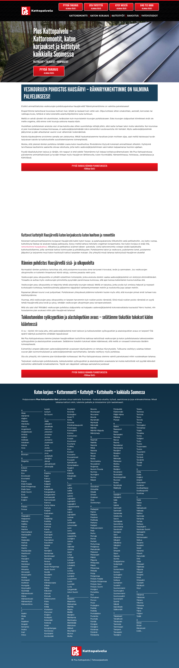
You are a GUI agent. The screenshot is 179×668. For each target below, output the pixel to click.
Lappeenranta (73, 507)
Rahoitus (133, 15)
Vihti (138, 559)
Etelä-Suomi (26, 492)
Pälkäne (116, 417)
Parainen (94, 517)
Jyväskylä (48, 456)
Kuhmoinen (72, 436)
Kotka (69, 420)
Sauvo (116, 519)
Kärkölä (70, 473)
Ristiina (116, 466)
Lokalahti (71, 565)
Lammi (70, 496)
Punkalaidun (95, 613)
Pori (92, 595)
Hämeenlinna (26, 604)
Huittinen (25, 583)
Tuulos (139, 449)
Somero (116, 572)
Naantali (93, 440)
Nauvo (93, 453)
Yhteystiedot (149, 15)
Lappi (69, 509)
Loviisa (70, 571)
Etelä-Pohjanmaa (28, 487)
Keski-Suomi (49, 569)
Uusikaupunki (142, 491)
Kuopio (70, 438)
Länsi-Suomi (72, 592)
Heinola (24, 561)
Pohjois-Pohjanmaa (98, 581)
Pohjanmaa (95, 576)
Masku (70, 609)
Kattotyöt (118, 15)
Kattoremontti (78, 15)
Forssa (24, 509)
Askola (24, 445)
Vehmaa (140, 535)
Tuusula (140, 454)
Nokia (92, 458)
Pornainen (94, 597)
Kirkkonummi (49, 599)
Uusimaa (140, 493)
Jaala (46, 421)
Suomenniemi (119, 593)
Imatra (24, 629)
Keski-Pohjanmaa (51, 567)
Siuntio (116, 559)
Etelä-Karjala (26, 484)
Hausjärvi (25, 559)
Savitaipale (117, 521)
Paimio (93, 512)
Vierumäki (141, 556)
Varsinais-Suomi (143, 529)
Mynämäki (94, 420)
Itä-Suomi (48, 414)
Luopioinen (72, 579)
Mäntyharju (95, 433)
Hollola (24, 577)
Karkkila (47, 521)
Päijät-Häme (118, 414)
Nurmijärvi (94, 475)
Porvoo (93, 600)
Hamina (24, 529)
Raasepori (117, 429)
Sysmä (116, 601)
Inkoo (23, 635)
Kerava (47, 561)
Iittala (23, 616)
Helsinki (24, 567)
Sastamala (117, 513)
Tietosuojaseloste (100, 660)
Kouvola (70, 422)
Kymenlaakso (73, 465)
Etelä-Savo (25, 489)
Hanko (24, 537)
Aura (23, 448)
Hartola (24, 543)
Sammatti (117, 511)
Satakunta (117, 516)
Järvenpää (48, 466)
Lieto (69, 544)
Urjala (139, 475)
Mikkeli (70, 628)
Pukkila (93, 608)
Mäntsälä (94, 425)
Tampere (117, 629)
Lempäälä (71, 533)
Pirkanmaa (94, 568)
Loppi (69, 568)
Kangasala (48, 489)
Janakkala (48, 426)
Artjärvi (24, 437)
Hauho (24, 556)
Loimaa (70, 560)
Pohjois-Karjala (96, 579)
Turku (139, 441)
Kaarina (47, 473)
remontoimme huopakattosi (34, 246)
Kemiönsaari (49, 556)
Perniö (93, 539)
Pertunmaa (95, 544)
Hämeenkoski (27, 599)
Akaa (23, 413)
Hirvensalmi (26, 575)
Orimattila (94, 489)
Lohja (69, 555)
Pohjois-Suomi (96, 587)
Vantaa (139, 521)
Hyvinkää (25, 591)
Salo (115, 503)
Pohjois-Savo (96, 584)
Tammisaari (118, 627)
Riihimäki (117, 458)
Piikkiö (93, 565)
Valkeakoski (141, 508)
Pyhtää (93, 621)
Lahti (69, 485)
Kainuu (47, 479)
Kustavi (70, 452)
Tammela (117, 624)
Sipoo (115, 553)
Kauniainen (49, 540)
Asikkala (24, 440)
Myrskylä (94, 422)
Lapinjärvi (71, 499)
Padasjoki (94, 509)
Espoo (24, 481)
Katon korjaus (99, 15)
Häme (23, 596)
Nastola (93, 450)
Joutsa (47, 437)
